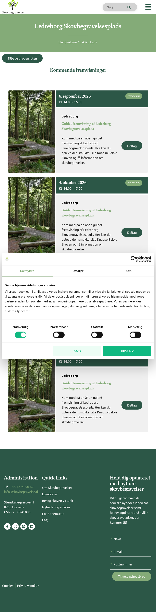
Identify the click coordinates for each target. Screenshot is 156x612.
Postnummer (123, 564)
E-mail (118, 551)
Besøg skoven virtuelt (57, 500)
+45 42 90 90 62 (22, 487)
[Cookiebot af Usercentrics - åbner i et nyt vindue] (133, 259)
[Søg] (128, 7)
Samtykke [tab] (27, 270)
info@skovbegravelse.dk (21, 491)
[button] (148, 7)
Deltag (132, 146)
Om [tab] (128, 270)
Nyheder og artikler (56, 507)
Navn (117, 539)
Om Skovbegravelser (57, 487)
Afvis (77, 351)
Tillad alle (127, 351)
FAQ (45, 520)
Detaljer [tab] (78, 270)
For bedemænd (53, 513)
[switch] (59, 335)
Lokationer (49, 494)
